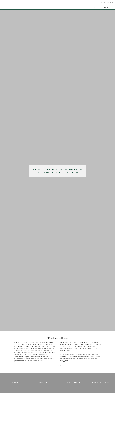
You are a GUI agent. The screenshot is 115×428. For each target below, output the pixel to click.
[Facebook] (100, 2)
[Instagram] (101, 2)
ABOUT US (97, 8)
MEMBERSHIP (107, 8)
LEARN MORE (57, 366)
